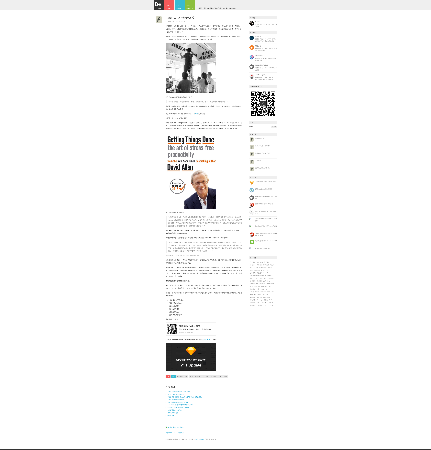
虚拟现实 (257, 270)
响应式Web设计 (262, 286)
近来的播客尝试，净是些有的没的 (177, 402)
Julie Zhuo (266, 273)
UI (254, 267)
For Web (158, 5)
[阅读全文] (159, 20)
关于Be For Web (170, 433)
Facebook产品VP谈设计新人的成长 (178, 407)
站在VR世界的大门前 (261, 65)
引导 (258, 289)
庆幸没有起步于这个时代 (262, 146)
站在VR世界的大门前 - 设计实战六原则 (266, 197)
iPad (268, 281)
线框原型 (252, 281)
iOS (251, 267)
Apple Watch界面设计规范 (258, 275)
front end (189, 6)
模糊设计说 (170, 415)
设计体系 (214, 376)
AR (266, 289)
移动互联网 (266, 297)
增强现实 (252, 302)
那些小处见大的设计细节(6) (263, 189)
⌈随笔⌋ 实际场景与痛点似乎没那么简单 (178, 392)
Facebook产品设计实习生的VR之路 (266, 226)
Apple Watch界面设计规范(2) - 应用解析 (266, 220)
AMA (270, 300)
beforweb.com (200, 439)
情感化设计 (263, 278)
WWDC (252, 278)
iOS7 (251, 270)
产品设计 (198, 376)
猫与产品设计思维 (172, 413)
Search (251, 126)
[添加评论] (189, 21)
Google (271, 302)
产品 (168, 376)
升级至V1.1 (207, 340)
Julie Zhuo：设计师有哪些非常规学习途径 (180, 405)
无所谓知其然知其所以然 (262, 168)
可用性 (260, 305)
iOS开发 (271, 305)
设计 (173, 376)
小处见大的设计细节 (263, 294)
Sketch (270, 267)
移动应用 (266, 265)
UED (191, 376)
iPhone (263, 270)
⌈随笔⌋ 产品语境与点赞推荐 (175, 394)
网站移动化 (253, 305)
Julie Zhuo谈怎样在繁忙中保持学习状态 (266, 212)
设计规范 (252, 273)
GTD (220, 376)
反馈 (255, 286)
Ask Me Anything (260, 75)
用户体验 (180, 376)
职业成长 (258, 46)
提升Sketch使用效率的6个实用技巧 (265, 181)
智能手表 (252, 297)
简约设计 (252, 289)
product (168, 6)
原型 (257, 278)
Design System (254, 292)
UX (186, 376)
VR (257, 267)
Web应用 (259, 297)
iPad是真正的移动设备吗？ (263, 248)
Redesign (260, 300)
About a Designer (262, 302)
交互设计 (206, 376)
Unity (262, 289)
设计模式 (270, 275)
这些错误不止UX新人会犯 (175, 410)
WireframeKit (270, 284)
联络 (196, 114)
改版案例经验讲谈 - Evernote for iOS (266, 241)
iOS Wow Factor (265, 292)
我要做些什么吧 (260, 138)
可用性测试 (271, 278)
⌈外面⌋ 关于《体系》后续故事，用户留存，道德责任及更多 (185, 397)
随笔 (225, 376)
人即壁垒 (258, 160)
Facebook (253, 294)
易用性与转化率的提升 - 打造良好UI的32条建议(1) (266, 234)
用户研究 (259, 281)
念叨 (264, 281)
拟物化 (266, 300)
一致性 (265, 305)
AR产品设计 (259, 55)
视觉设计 (259, 265)
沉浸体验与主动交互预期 (262, 153)
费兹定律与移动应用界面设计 (264, 204)
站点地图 (181, 433)
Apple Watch (263, 267)
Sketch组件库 (254, 284)
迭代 (273, 292)
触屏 (270, 286)
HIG (268, 270)
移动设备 (252, 300)
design (178, 6)
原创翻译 (252, 265)
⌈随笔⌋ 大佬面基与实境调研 (175, 399)
